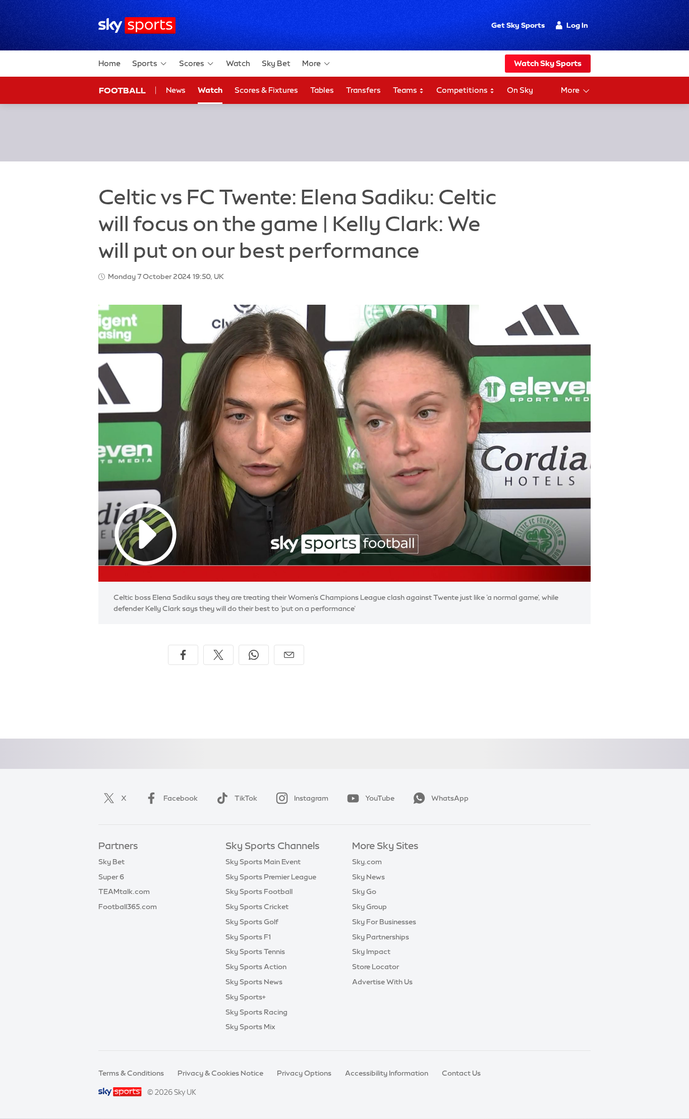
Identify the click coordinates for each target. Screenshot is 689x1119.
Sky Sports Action (255, 966)
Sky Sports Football (259, 891)
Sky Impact (371, 951)
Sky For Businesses (384, 921)
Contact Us (461, 1073)
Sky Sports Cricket (257, 906)
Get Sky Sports (518, 25)
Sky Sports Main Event (263, 861)
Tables (322, 90)
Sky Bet (276, 63)
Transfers (363, 90)
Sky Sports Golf (251, 921)
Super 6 (111, 876)
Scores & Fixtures (266, 90)
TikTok (246, 798)
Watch (238, 63)
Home (109, 63)
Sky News (368, 876)
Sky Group (369, 906)
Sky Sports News (253, 981)
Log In (577, 25)
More (311, 63)
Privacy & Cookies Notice (220, 1073)
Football (122, 90)
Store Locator (375, 966)
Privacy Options (304, 1073)
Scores (191, 63)
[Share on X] (218, 655)
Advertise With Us (382, 981)
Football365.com (127, 906)
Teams (406, 90)
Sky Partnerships (380, 936)
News (176, 90)
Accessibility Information (386, 1073)
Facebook (180, 798)
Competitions (462, 90)
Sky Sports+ (245, 996)
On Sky (520, 90)
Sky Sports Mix (250, 1026)
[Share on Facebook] (183, 655)
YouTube (379, 798)
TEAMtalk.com (124, 891)
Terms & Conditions (131, 1073)
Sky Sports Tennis (255, 951)
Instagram (311, 798)
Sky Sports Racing (256, 1012)
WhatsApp (450, 798)
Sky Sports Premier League (270, 876)
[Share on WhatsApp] (254, 655)
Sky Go (364, 891)
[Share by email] (289, 655)
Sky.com (367, 861)
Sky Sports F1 (248, 936)
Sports (144, 63)
